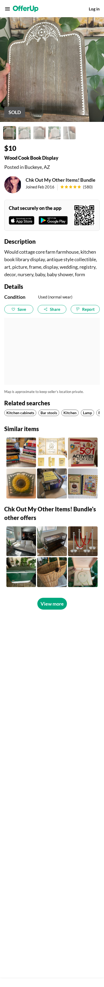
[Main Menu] (7, 9)
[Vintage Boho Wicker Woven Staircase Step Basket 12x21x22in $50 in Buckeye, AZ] (52, 572)
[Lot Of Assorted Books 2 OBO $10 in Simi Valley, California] (52, 483)
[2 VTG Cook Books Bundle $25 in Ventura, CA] (83, 483)
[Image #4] (54, 133)
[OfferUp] (25, 9)
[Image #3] (39, 133)
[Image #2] (24, 133)
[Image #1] (9, 133)
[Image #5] (69, 133)
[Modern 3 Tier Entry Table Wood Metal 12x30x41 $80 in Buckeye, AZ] (52, 541)
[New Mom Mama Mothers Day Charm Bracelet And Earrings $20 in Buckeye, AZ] (83, 572)
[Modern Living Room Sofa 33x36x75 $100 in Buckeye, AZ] (21, 541)
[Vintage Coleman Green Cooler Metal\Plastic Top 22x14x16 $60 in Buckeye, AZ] (21, 572)
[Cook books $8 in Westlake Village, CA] (21, 452)
